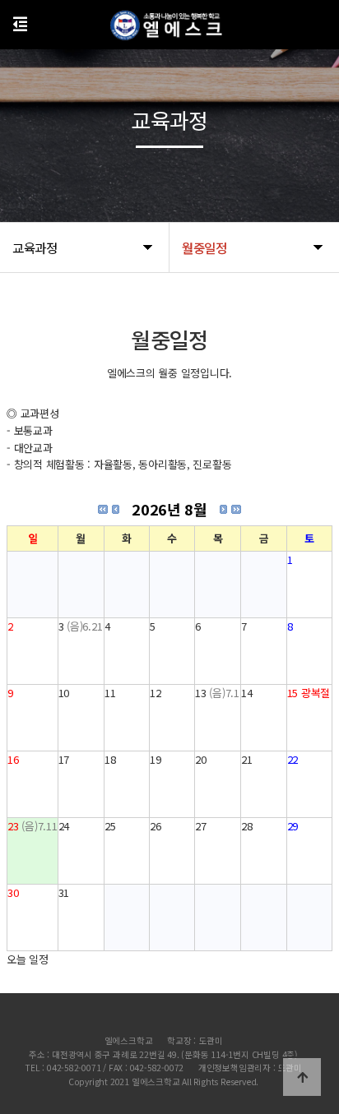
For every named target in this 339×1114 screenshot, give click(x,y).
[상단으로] (302, 1077)
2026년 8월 (169, 509)
